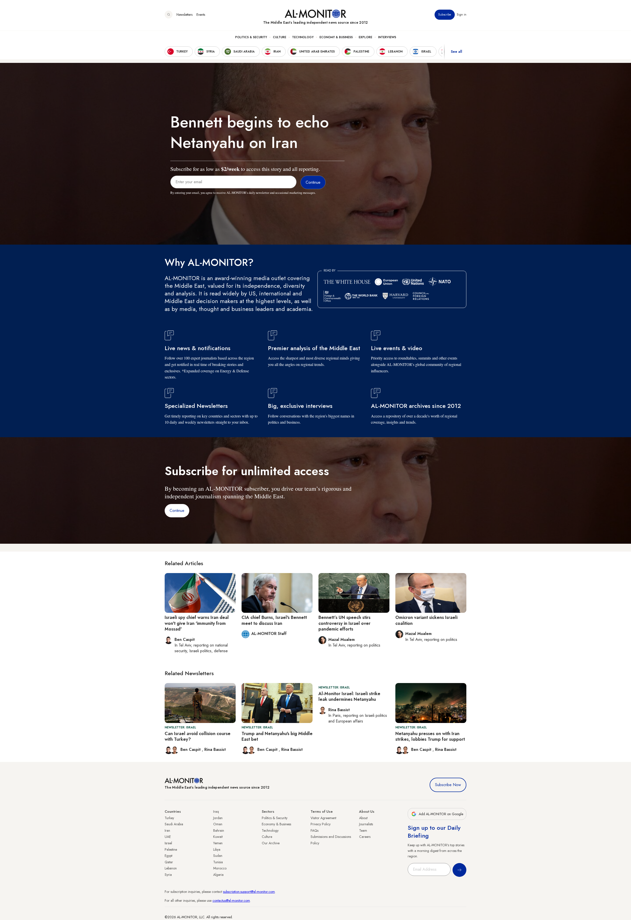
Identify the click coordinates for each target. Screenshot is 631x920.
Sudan (217, 855)
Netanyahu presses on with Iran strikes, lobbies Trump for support (430, 736)
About (363, 817)
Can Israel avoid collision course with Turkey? (197, 736)
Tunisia (218, 862)
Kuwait (218, 836)
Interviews (387, 37)
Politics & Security (251, 37)
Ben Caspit (191, 749)
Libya (216, 849)
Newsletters (184, 14)
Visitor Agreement (323, 817)
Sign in (461, 14)
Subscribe (444, 14)
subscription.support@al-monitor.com (249, 891)
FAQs (314, 830)
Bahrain (218, 830)
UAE (168, 836)
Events (200, 14)
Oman (217, 824)
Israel (168, 843)
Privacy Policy (321, 824)
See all (456, 51)
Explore (365, 37)
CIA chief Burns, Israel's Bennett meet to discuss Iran (274, 620)
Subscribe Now (448, 785)
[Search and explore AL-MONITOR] (169, 14)
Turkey (169, 817)
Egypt (168, 855)
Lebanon (171, 868)
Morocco (220, 868)
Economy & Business (336, 37)
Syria (168, 874)
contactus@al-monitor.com (231, 900)
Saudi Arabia (174, 824)
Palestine (171, 849)
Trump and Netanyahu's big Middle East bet (277, 736)
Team (363, 830)
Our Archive (271, 843)
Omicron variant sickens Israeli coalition (426, 620)
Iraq (216, 811)
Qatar (169, 862)
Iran (167, 830)
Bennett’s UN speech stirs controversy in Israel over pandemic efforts (344, 623)
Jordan (218, 817)
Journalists (366, 824)
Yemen (218, 843)
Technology (303, 37)
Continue (177, 510)
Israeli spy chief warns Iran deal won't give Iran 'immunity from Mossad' (197, 623)
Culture (279, 37)
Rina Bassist (215, 749)
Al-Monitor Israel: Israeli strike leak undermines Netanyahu (349, 696)
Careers (364, 836)
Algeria (218, 874)
